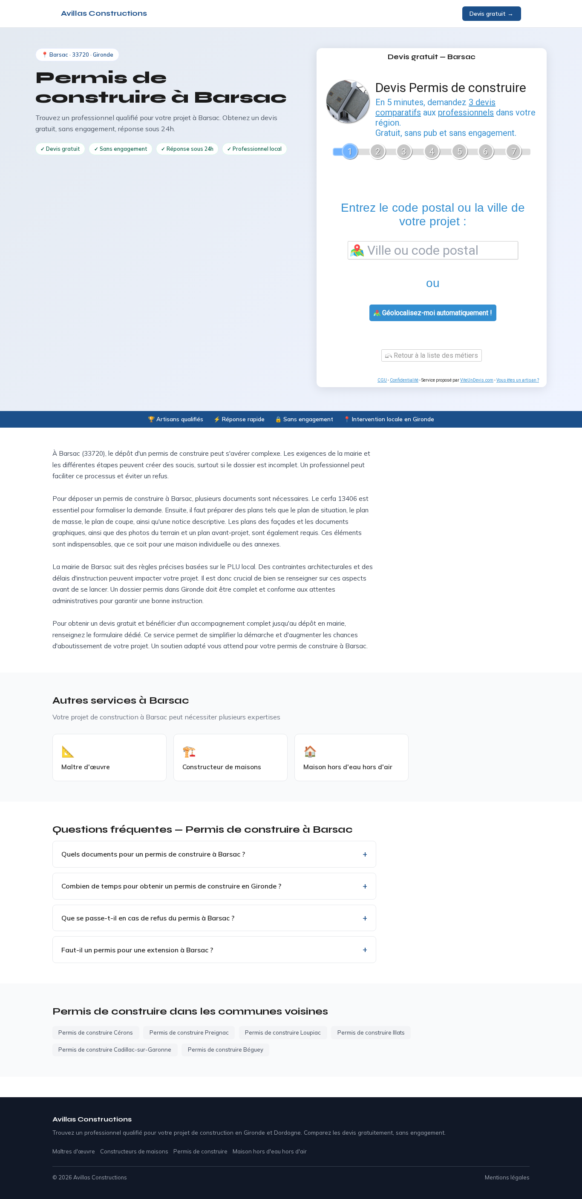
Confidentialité (404, 380)
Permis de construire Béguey (225, 1049)
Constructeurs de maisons (134, 1151)
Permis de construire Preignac (189, 1032)
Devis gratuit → (491, 13)
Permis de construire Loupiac (283, 1032)
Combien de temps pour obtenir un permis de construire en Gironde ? (171, 886)
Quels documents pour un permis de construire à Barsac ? (153, 854)
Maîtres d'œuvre (73, 1151)
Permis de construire (200, 1151)
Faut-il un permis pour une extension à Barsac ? (137, 950)
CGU (382, 380)
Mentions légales (507, 1177)
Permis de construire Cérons (95, 1032)
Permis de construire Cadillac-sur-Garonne (114, 1049)
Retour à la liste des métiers (435, 355)
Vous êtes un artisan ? (517, 380)
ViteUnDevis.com (476, 380)
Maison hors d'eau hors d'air (270, 1151)
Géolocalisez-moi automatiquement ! (436, 313)
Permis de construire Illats (371, 1032)
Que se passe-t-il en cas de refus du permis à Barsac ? (147, 918)
